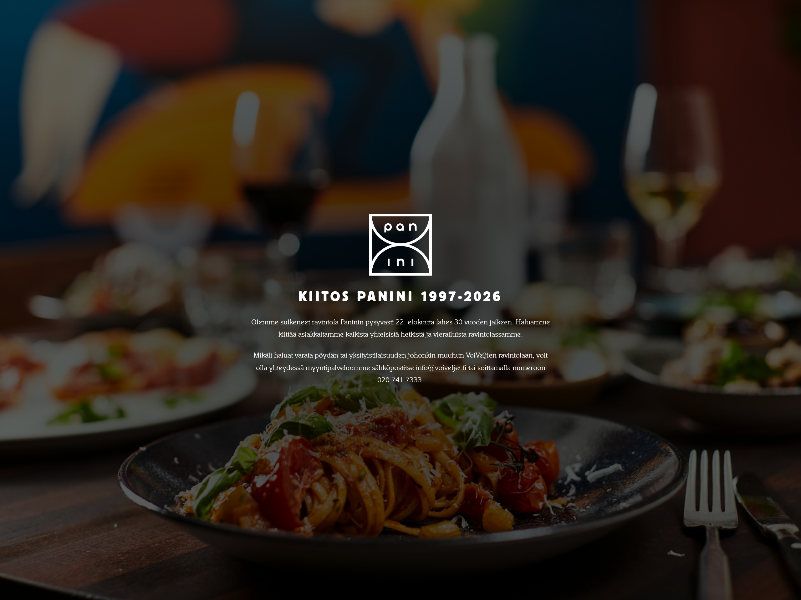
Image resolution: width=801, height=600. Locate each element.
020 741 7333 (399, 379)
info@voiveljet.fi (441, 367)
